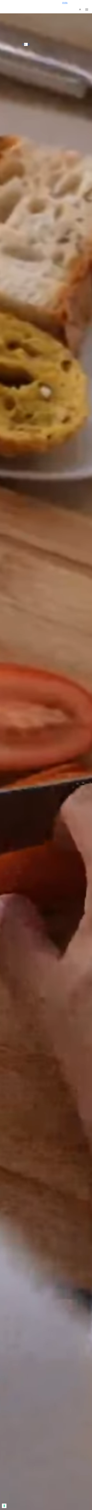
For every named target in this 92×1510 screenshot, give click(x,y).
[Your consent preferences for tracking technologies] (4, 1506)
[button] (87, 9)
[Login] (80, 9)
